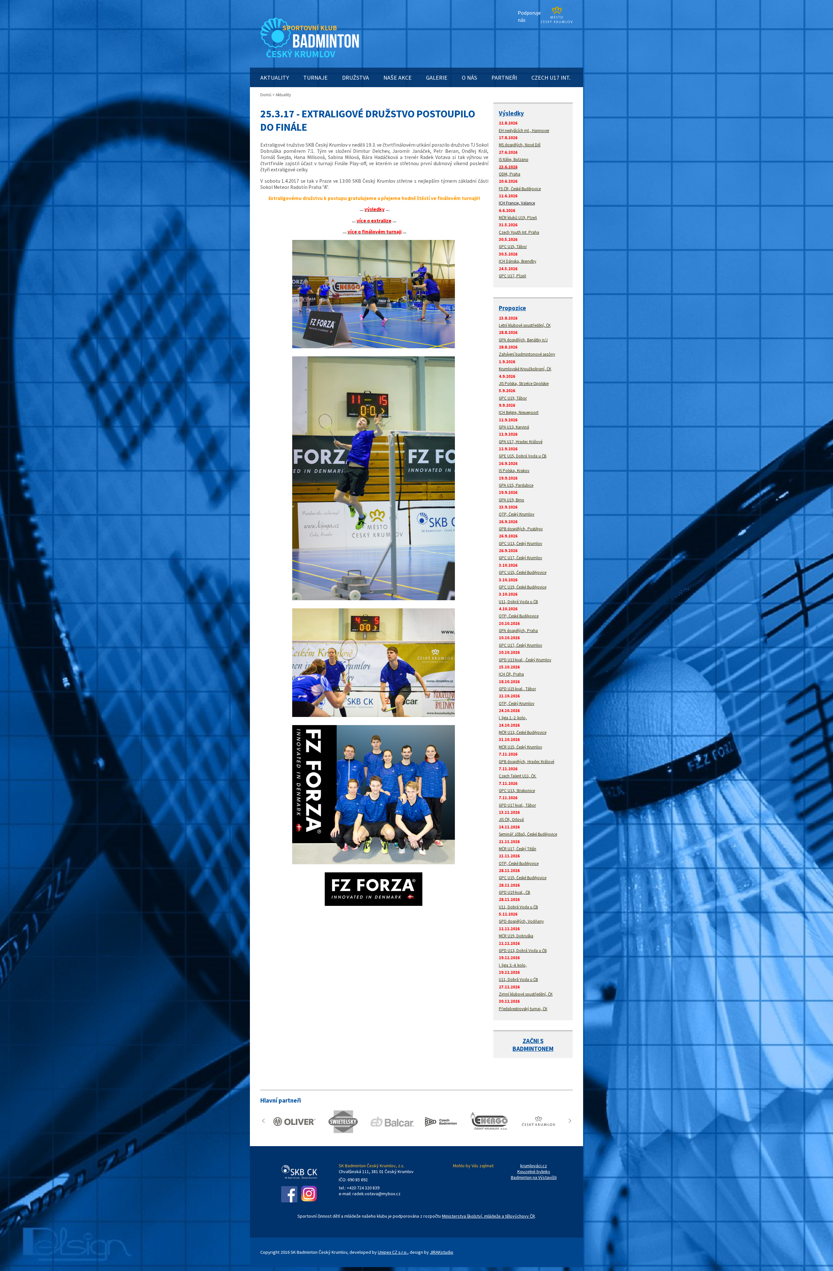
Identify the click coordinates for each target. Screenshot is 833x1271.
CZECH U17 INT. (550, 77)
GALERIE (436, 77)
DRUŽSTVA (355, 77)
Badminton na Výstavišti (534, 1177)
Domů (265, 95)
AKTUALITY (274, 77)
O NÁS (469, 77)
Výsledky (511, 113)
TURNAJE (315, 77)
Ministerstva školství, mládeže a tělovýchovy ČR (488, 1216)
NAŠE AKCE (397, 77)
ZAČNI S (533, 1041)
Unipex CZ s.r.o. (392, 1252)
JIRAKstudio (441, 1252)
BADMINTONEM (532, 1049)
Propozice (512, 308)
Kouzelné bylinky (533, 1171)
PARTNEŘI (504, 77)
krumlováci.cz (533, 1166)
